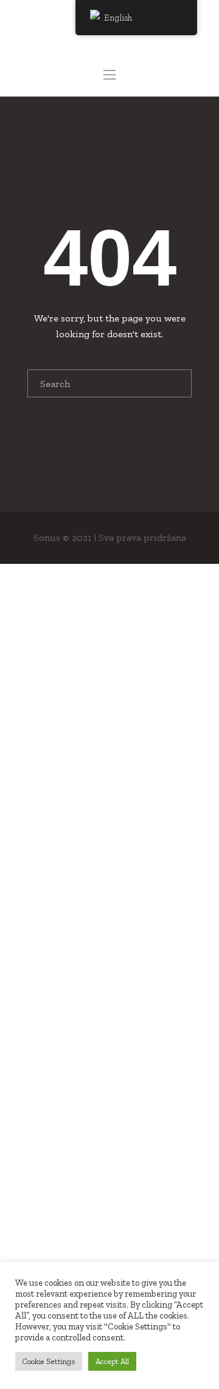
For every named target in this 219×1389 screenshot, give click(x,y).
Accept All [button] (112, 1361)
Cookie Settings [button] (49, 1361)
